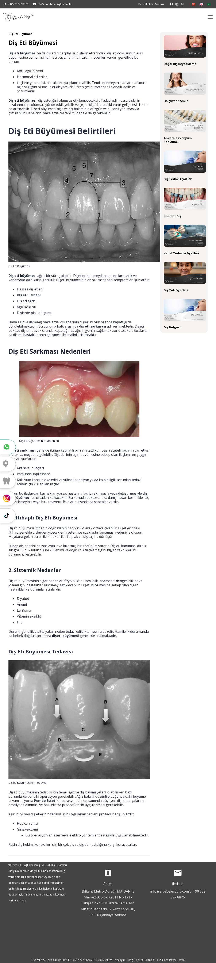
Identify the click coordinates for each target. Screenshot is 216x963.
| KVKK (180, 960)
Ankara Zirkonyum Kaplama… (178, 140)
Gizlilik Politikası (166, 960)
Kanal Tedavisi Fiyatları (181, 253)
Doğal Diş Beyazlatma (180, 64)
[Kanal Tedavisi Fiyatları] (185, 236)
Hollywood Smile (176, 101)
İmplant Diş (172, 216)
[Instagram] (177, 4)
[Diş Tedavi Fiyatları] (185, 162)
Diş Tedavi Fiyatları (178, 179)
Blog (130, 960)
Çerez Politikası (145, 960)
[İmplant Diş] (185, 199)
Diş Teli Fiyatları (176, 290)
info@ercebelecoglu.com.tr (171, 891)
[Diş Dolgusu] (185, 310)
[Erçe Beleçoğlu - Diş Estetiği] (18, 17)
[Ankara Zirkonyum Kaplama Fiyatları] (185, 121)
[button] (210, 16)
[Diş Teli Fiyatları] (185, 273)
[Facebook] (171, 4)
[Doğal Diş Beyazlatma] (185, 46)
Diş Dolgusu (172, 327)
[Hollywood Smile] (185, 84)
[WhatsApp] (182, 4)
